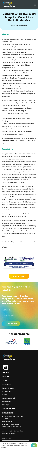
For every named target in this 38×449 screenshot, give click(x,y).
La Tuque (5, 395)
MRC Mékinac (6, 391)
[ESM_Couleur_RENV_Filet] (9, 4)
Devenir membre (8, 409)
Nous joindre (7, 413)
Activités (6, 381)
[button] (35, 5)
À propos (5, 372)
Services (5, 376)
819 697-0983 (14, 424)
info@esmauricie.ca (14, 427)
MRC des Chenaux (8, 388)
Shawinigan (5, 405)
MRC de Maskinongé (8, 398)
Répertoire (6, 385)
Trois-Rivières (6, 401)
